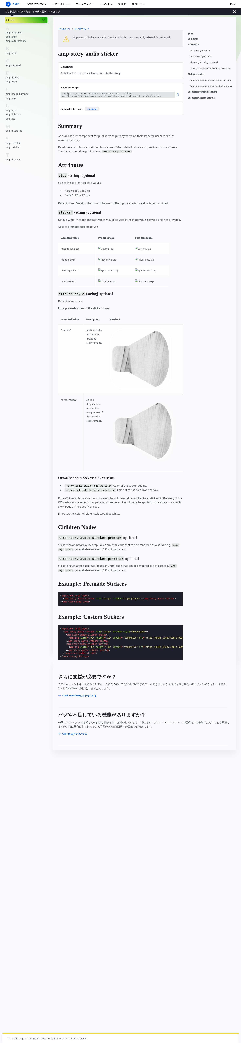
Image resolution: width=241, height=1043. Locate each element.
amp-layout (12, 110)
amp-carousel (13, 65)
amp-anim (11, 36)
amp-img (11, 98)
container (92, 108)
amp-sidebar (13, 147)
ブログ (122, 4)
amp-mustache (14, 130)
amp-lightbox (13, 114)
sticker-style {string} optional (204, 62)
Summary (193, 38)
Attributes (193, 44)
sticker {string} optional (201, 56)
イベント (105, 4)
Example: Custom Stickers (201, 97)
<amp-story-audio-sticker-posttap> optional (211, 86)
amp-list (10, 118)
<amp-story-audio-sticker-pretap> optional (210, 80)
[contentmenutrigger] (210, 34)
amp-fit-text (12, 77)
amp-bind (11, 53)
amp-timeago (13, 159)
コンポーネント (81, 28)
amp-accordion (14, 32)
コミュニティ (83, 4)
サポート (137, 4)
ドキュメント (60, 4)
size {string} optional (200, 50)
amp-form (11, 81)
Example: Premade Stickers (202, 91)
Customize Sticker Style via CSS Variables (211, 68)
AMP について (35, 4)
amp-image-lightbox (17, 93)
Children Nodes (196, 74)
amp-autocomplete (16, 40)
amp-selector (13, 143)
